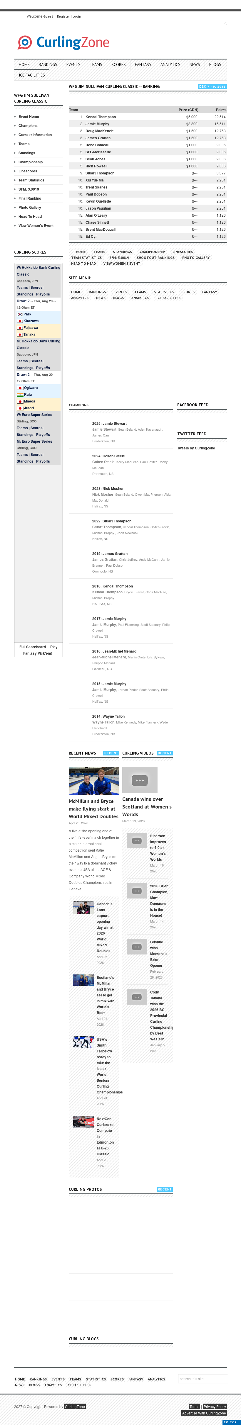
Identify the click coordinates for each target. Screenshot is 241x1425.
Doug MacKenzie (100, 130)
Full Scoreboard (32, 646)
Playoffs (43, 294)
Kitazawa (31, 320)
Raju (28, 394)
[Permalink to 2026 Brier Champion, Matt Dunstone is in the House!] (137, 890)
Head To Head (30, 216)
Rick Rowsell (96, 166)
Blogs (215, 64)
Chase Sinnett (97, 222)
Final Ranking (30, 198)
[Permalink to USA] (83, 1041)
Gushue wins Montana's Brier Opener (159, 953)
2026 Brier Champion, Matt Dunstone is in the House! (159, 900)
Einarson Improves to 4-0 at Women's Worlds (158, 847)
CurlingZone (75, 1406)
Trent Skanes (97, 187)
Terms (194, 1406)
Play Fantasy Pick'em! (40, 650)
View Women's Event (36, 225)
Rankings (48, 64)
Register (63, 16)
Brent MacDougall (101, 229)
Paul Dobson (96, 194)
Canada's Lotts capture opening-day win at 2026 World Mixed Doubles (105, 927)
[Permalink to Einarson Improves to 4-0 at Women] (137, 840)
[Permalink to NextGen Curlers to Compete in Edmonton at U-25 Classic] (83, 1121)
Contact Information (35, 134)
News (195, 64)
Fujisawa (31, 327)
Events (73, 64)
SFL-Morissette (98, 151)
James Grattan (98, 137)
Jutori (29, 407)
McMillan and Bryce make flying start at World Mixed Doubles (93, 809)
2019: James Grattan (110, 553)
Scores (118, 64)
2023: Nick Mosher (108, 488)
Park (27, 314)
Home (24, 64)
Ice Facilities (32, 75)
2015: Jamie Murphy (109, 683)
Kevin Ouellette (98, 201)
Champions (28, 125)
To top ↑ (232, 1422)
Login (77, 16)
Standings (27, 152)
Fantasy (143, 64)
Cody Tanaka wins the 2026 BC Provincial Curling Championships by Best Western (163, 1015)
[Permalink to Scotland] (83, 979)
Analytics (170, 64)
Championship (31, 161)
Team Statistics (31, 180)
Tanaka (30, 334)
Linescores (28, 171)
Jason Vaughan (98, 208)
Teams (96, 64)
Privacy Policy (215, 1406)
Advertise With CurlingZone (204, 1412)
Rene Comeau (97, 144)
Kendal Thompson (101, 116)
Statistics (164, 292)
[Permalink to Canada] (83, 907)
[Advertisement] (38, 553)
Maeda (29, 401)
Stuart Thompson (100, 173)
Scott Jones (96, 159)
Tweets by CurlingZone (196, 448)
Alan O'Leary (96, 215)
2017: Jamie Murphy (109, 618)
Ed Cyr (91, 236)
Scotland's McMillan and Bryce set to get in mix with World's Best (105, 995)
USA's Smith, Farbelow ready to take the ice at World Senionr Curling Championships (110, 1066)
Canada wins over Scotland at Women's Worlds (147, 807)
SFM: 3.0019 (29, 189)
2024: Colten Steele (108, 455)
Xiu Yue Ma (95, 180)
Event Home (29, 116)
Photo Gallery (30, 207)
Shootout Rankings (156, 257)
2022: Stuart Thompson (111, 521)
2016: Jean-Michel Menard (114, 651)
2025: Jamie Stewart (109, 423)
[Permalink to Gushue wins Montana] (137, 946)
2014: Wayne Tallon (108, 716)
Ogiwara (31, 387)
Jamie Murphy (97, 123)
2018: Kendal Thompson (112, 586)
